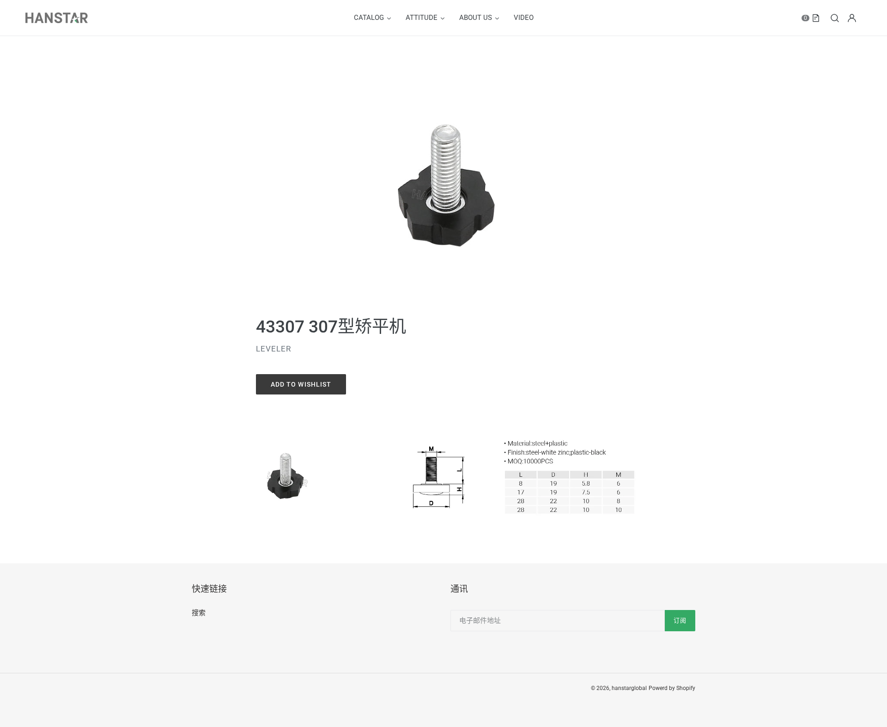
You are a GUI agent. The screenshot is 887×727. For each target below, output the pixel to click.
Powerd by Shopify (672, 688)
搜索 (199, 613)
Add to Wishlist (301, 384)
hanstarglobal (629, 688)
